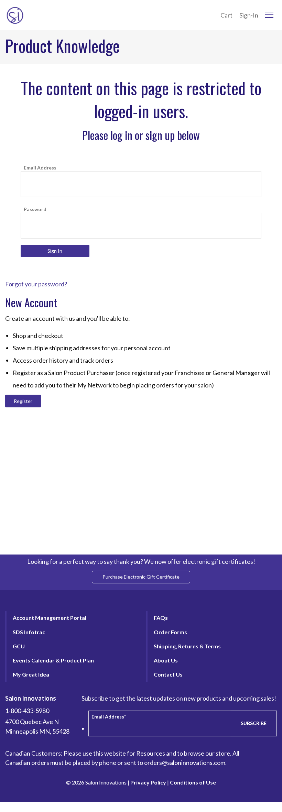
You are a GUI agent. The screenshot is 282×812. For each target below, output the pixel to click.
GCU (19, 646)
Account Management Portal (49, 617)
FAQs (161, 617)
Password (35, 209)
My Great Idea (31, 674)
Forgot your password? (36, 284)
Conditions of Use (193, 782)
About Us (166, 660)
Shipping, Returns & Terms (187, 646)
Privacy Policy (148, 782)
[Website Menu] (269, 15)
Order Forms (170, 632)
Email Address (40, 168)
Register (23, 401)
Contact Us (168, 674)
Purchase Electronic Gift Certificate (141, 577)
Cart (226, 15)
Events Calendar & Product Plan (53, 660)
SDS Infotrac (29, 632)
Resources (150, 753)
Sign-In (248, 15)
